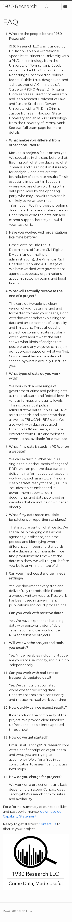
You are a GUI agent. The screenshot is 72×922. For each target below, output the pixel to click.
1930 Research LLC (25, 6)
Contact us (47, 824)
